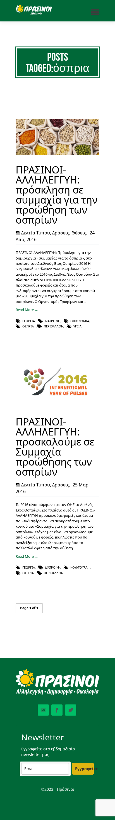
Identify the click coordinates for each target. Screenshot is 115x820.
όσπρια (28, 326)
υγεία (77, 326)
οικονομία (79, 321)
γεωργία (28, 321)
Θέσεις (78, 233)
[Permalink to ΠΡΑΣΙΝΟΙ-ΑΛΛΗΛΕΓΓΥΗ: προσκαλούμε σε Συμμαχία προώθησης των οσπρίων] (57, 405)
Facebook (57, 710)
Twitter (70, 710)
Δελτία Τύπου (35, 233)
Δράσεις (60, 233)
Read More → (27, 309)
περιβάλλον (53, 326)
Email (43, 710)
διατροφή (52, 321)
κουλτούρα (78, 567)
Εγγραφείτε (84, 768)
